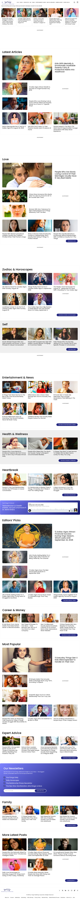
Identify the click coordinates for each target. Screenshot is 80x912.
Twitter (62, 890)
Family (33, 2)
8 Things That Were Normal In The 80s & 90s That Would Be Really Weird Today (13, 396)
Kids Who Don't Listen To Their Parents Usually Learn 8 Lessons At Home (39, 128)
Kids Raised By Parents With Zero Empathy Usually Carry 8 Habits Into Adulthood (48, 819)
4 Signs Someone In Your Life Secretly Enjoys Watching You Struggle (63, 489)
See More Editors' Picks (69, 600)
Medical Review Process (54, 897)
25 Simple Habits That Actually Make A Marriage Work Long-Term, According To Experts (40, 680)
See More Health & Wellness (68, 460)
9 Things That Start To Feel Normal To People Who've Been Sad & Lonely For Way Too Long (65, 453)
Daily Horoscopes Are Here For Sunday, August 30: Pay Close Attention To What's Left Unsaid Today (71, 21)
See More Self (72, 349)
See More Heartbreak (70, 495)
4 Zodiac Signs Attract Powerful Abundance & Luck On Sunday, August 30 (24, 20)
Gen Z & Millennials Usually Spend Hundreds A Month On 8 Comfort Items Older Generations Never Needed (49, 627)
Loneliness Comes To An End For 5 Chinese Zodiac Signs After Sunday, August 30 (14, 308)
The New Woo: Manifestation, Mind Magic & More (24, 786)
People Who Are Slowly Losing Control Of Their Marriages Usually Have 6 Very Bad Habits (65, 175)
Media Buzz (17, 897)
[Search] (74, 2)
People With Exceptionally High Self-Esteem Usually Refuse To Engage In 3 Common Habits (40, 343)
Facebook (59, 890)
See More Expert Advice (69, 758)
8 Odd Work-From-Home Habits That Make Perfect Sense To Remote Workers (11, 626)
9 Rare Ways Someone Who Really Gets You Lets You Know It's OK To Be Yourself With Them (40, 195)
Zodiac (21, 2)
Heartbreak (10, 470)
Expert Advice (66, 2)
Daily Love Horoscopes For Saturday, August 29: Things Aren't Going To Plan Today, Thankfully (13, 874)
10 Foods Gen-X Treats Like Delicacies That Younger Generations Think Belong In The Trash (64, 397)
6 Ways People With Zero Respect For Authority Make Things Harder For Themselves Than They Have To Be (68, 627)
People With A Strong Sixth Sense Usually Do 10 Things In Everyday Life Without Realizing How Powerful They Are (11, 750)
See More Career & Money (69, 635)
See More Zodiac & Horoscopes (67, 315)
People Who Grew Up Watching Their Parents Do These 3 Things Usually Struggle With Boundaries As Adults (14, 721)
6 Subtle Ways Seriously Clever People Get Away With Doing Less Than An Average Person (39, 874)
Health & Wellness (51, 2)
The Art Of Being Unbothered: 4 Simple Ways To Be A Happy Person (65, 719)
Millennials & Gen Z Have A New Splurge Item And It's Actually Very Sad (39, 396)
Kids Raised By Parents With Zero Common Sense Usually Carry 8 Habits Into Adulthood (68, 819)
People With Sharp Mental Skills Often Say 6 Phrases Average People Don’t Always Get (55, 21)
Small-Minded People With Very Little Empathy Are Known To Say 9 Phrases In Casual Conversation (13, 343)
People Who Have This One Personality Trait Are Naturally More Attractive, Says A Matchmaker (68, 749)
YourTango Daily (12, 777)
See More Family (71, 825)
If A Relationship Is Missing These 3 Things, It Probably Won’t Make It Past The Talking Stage (39, 489)
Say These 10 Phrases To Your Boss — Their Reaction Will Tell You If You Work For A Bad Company (30, 627)
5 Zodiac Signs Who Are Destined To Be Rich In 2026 (40, 719)
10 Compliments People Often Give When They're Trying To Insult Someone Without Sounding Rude (65, 854)
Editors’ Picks (11, 520)
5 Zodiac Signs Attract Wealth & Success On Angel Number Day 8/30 (39, 88)
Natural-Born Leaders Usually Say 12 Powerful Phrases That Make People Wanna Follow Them (30, 749)
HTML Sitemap (30, 897)
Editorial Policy (45, 897)
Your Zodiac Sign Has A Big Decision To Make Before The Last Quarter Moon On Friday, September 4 (39, 308)
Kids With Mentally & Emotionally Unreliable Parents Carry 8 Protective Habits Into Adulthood (65, 67)
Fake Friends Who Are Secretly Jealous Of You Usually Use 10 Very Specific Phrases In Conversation (65, 343)
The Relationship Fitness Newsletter (19, 783)
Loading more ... (71, 880)
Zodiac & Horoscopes (17, 269)
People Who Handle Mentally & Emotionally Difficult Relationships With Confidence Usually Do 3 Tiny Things (65, 236)
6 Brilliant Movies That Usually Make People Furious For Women (40, 417)
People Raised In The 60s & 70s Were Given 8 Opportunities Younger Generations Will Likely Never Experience (66, 129)
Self (30, 2)
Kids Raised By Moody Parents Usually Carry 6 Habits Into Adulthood (10, 818)
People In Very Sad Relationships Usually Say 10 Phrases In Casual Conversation (13, 489)
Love (18, 2)
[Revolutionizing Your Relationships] (8, 2)
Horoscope (26, 2)
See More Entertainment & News (67, 424)
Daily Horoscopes (12, 780)
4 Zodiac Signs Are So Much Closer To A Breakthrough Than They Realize (39, 596)
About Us (7, 897)
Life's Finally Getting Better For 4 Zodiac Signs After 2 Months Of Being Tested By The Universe (39, 556)
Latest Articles (12, 52)
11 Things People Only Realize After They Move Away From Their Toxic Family (29, 819)
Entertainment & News (41, 2)
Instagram (71, 890)
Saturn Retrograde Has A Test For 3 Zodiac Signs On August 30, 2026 (14, 127)
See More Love (72, 241)
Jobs (74, 897)
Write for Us (69, 897)
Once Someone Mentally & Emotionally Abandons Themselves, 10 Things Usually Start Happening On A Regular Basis (49, 750)
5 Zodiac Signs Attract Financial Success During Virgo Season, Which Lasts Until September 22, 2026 (65, 536)
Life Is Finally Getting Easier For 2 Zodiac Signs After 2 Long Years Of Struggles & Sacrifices (13, 596)
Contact (12, 897)
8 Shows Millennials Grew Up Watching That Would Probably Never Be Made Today (13, 418)
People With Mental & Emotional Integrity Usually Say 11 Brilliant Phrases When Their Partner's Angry (14, 235)
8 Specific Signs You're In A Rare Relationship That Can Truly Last (40, 695)
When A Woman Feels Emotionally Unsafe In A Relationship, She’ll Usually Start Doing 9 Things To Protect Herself (39, 236)
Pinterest (77, 890)
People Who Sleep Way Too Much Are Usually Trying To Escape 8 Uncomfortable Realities (39, 453)
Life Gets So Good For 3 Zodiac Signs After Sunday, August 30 (14, 287)
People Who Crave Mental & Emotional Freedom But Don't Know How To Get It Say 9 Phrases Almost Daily (14, 454)
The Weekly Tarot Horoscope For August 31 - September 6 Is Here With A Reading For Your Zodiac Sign (66, 288)
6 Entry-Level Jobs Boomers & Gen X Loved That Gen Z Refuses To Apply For (39, 20)
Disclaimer (63, 897)
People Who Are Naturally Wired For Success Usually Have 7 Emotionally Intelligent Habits (14, 854)
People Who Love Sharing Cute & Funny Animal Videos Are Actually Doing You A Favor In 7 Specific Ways (40, 103)
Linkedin (65, 890)
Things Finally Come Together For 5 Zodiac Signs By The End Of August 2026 (65, 596)
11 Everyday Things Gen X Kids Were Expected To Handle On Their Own (66, 660)
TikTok (74, 890)
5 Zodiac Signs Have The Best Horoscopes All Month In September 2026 (38, 571)
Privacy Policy (37, 897)
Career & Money (59, 2)
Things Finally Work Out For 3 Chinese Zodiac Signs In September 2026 (39, 288)
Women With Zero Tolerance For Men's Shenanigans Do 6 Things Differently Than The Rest (39, 210)
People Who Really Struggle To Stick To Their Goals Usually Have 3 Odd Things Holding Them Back (7, 21)
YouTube (68, 890)
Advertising (23, 897)
